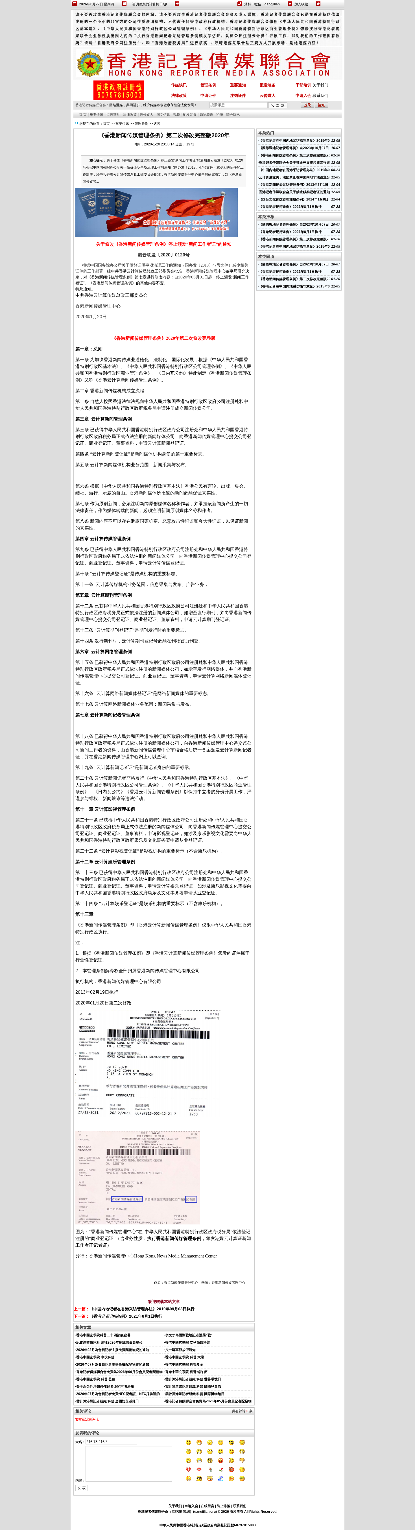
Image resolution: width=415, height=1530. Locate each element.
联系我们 (320, 95)
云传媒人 (146, 115)
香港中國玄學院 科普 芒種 (95, 1379)
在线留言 (207, 1506)
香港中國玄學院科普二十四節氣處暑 (103, 1335)
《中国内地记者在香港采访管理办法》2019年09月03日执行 (142, 1309)
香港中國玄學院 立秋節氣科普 (187, 1342)
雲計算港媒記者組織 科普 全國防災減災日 (107, 1401)
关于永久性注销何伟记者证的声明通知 (105, 1387)
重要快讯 (96, 115)
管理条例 (141, 124)
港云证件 (113, 115)
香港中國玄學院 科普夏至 (184, 1364)
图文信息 (163, 115)
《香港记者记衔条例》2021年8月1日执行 (125, 1316)
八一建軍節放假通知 (180, 1350)
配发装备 (189, 115)
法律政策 (130, 115)
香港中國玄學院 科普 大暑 (184, 1357)
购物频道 (206, 115)
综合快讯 (233, 115)
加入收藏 (301, 4)
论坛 (219, 115)
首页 (106, 124)
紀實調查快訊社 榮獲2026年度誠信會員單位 (109, 1342)
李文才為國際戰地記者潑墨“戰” (189, 1335)
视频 (176, 115)
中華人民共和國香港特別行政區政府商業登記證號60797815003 (208, 1525)
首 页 (83, 115)
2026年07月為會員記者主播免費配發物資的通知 (112, 1364)
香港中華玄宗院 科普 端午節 (186, 1372)
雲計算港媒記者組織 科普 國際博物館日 (194, 1394)
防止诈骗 (223, 1506)
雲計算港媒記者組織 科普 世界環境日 (193, 1379)
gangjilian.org (205, 1512)
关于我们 (320, 85)
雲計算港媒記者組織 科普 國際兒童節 (193, 1387)
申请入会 (191, 1506)
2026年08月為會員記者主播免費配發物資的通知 (112, 1350)
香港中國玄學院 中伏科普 (95, 1357)
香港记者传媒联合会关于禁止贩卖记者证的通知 (294, 192)
